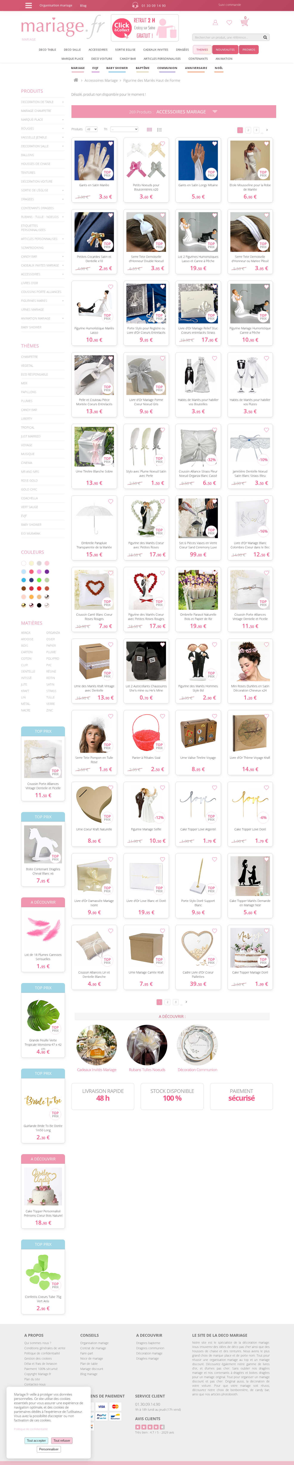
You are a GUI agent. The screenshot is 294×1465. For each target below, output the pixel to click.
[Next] (267, 130)
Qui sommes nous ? (37, 1343)
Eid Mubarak (30, 533)
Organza (53, 633)
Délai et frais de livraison (40, 1364)
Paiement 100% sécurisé (41, 1369)
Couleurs (32, 552)
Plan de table (89, 1364)
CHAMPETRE (29, 357)
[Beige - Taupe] (39, 597)
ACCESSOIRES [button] (98, 50)
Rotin (50, 678)
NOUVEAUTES (225, 50)
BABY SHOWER (31, 327)
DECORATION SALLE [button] (35, 146)
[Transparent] (47, 605)
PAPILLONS (28, 392)
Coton (26, 658)
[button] (142, 67)
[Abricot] (31, 597)
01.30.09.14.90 (147, 1404)
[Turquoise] (24, 580)
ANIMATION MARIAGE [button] (35, 318)
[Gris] (39, 563)
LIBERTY (26, 418)
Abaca (25, 633)
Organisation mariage (94, 1343)
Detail (18, 755)
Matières (31, 623)
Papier (51, 645)
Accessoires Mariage (181, 112)
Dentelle (28, 671)
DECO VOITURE (101, 59)
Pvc (49, 665)
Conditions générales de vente (44, 1348)
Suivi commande (229, 5)
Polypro (52, 658)
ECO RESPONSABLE (34, 374)
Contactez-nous (35, 1384)
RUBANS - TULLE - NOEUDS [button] (40, 217)
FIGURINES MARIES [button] (34, 301)
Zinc (49, 710)
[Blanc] (24, 563)
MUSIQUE (28, 454)
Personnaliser (49, 1449)
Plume (51, 652)
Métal (25, 704)
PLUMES (26, 401)
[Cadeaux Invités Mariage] (96, 1045)
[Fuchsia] (31, 572)
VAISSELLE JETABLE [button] (34, 137)
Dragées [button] (182, 50)
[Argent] (47, 597)
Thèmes (30, 346)
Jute (24, 684)
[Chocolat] (24, 588)
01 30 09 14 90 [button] (154, 5)
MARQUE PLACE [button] (73, 59)
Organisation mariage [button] (56, 5)
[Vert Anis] (39, 580)
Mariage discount (91, 1369)
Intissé (26, 678)
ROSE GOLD (29, 480)
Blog (83, 5)
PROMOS (249, 50)
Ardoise (27, 639)
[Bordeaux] (31, 588)
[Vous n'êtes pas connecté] (215, 22)
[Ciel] (24, 572)
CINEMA (26, 463)
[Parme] (39, 572)
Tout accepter (36, 1440)
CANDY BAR (29, 410)
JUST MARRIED (30, 436)
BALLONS (27, 155)
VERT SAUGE (29, 507)
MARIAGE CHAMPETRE (36, 111)
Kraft (25, 691)
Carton (26, 652)
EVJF (24, 516)
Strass (51, 691)
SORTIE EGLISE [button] (125, 50)
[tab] (43, 101)
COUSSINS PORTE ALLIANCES (41, 292)
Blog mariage (88, 1374)
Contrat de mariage (93, 1348)
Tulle (50, 697)
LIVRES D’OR (29, 283)
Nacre (25, 710)
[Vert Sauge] (47, 580)
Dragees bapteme (148, 1343)
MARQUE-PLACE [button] (32, 119)
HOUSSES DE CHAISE (35, 164)
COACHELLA (29, 498)
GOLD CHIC (29, 489)
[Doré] (24, 605)
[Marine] (31, 580)
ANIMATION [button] (224, 59)
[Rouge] (39, 588)
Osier (50, 639)
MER (24, 383)
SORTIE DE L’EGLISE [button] (34, 190)
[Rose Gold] (31, 605)
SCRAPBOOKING (32, 248)
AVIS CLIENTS (147, 1418)
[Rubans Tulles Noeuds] (147, 1045)
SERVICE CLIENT (150, 1396)
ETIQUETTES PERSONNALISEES (33, 228)
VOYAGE (26, 445)
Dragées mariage (147, 1358)
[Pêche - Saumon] (24, 597)
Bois (24, 645)
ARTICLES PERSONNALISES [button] (162, 59)
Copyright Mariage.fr (37, 1374)
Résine (51, 671)
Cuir (24, 665)
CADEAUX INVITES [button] (155, 50)
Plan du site (32, 1379)
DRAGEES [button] (27, 199)
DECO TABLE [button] (47, 50)
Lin (23, 697)
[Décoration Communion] (197, 1045)
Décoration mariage (149, 1353)
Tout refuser (62, 1440)
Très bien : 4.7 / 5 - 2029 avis (154, 1432)
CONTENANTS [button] (198, 59)
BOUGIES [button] (27, 128)
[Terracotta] (47, 588)
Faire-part (86, 1353)
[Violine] (47, 572)
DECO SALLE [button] (72, 50)
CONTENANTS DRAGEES (37, 208)
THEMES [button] (202, 50)
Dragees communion (150, 1348)
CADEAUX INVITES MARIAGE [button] (40, 265)
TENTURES (28, 173)
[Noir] (39, 605)
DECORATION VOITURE (37, 181)
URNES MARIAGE (32, 309)
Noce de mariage (91, 1358)
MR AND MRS (30, 472)
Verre (50, 704)
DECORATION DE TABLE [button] (37, 102)
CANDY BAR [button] (128, 59)
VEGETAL (27, 365)
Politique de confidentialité (42, 1353)
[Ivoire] (31, 563)
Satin (50, 684)
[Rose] (47, 563)
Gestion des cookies (38, 1358)
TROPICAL (27, 427)
